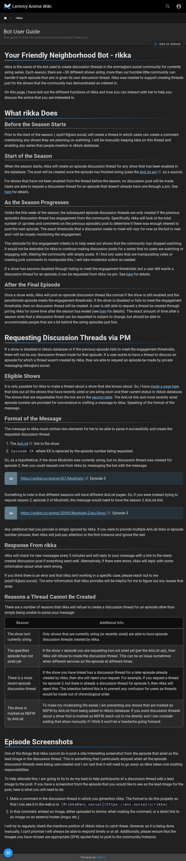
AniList (22, 443)
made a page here (164, 386)
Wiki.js (101, 857)
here (8, 192)
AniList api (148, 172)
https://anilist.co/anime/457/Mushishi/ (52, 478)
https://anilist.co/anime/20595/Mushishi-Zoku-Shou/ (64, 513)
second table (102, 397)
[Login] (178, 6)
